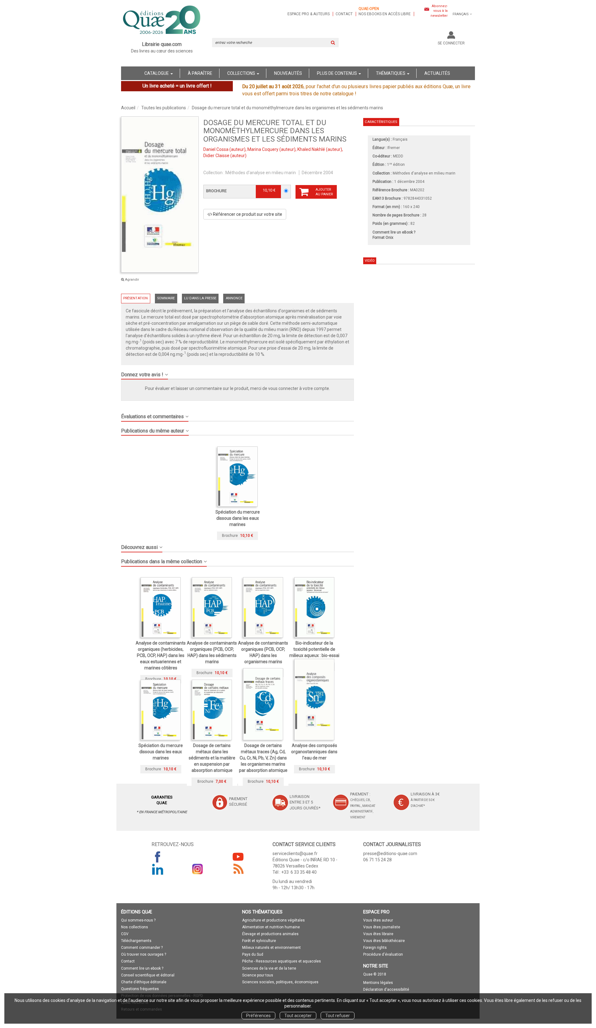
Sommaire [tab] (166, 298)
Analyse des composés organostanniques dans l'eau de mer (314, 751)
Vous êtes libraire (378, 934)
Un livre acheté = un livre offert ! (177, 86)
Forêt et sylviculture (259, 941)
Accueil (128, 107)
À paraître (200, 73)
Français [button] (461, 14)
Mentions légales (378, 982)
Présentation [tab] (135, 298)
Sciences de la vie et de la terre (269, 968)
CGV (125, 934)
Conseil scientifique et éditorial (147, 975)
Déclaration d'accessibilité (386, 989)
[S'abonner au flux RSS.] (238, 869)
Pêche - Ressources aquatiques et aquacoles (281, 961)
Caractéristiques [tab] (381, 122)
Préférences (258, 1015)
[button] (160, 194)
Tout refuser (337, 1015)
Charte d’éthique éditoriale (143, 982)
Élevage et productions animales (270, 934)
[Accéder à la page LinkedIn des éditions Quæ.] (157, 869)
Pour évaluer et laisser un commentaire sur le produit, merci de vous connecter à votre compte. (237, 388)
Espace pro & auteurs (308, 14)
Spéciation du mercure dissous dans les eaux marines (237, 518)
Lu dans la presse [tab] (200, 298)
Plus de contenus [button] (337, 73)
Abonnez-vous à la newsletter (439, 11)
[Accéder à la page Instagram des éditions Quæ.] (198, 869)
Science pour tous (257, 975)
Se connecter (451, 43)
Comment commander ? (142, 947)
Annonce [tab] (234, 298)
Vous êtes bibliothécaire (384, 941)
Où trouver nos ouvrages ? (143, 954)
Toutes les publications (163, 107)
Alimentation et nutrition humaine (271, 927)
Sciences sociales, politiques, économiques (280, 982)
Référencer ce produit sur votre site (247, 214)
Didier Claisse (216, 155)
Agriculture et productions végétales (273, 920)
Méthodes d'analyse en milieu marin (260, 172)
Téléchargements (136, 941)
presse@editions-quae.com (390, 853)
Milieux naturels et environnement (271, 947)
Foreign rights (375, 947)
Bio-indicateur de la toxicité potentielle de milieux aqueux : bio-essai (314, 649)
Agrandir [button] (131, 280)
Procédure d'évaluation (383, 954)
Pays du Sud (252, 954)
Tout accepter (298, 1015)
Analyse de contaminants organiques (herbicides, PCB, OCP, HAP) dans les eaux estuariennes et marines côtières (161, 655)
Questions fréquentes (140, 989)
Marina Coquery (262, 149)
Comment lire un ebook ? (142, 968)
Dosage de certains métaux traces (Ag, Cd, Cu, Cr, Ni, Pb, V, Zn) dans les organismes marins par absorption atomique (263, 758)
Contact (344, 14)
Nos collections (134, 927)
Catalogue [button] (157, 73)
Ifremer (393, 148)
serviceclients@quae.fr (295, 853)
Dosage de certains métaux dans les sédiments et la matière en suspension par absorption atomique (212, 758)
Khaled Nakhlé (311, 149)
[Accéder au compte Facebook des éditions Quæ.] (157, 856)
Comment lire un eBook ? (393, 232)
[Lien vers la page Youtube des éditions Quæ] (238, 856)
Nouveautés (288, 73)
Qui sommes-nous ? (138, 920)
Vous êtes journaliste (381, 927)
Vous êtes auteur (378, 920)
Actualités (437, 73)
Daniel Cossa (215, 149)
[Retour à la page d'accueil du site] (162, 20)
